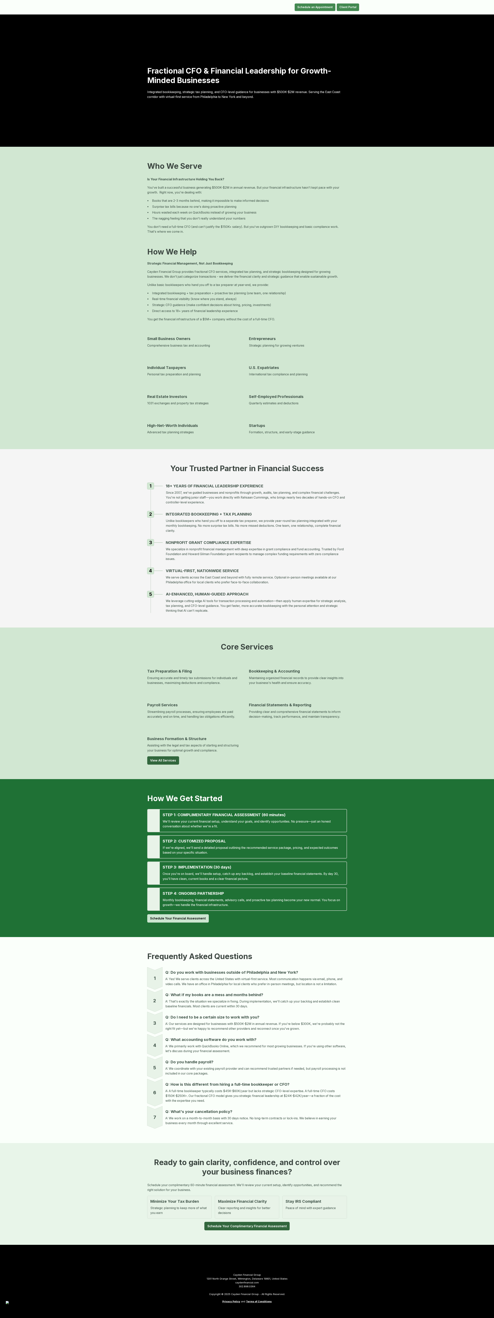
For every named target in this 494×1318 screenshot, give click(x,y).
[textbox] (247, 7)
